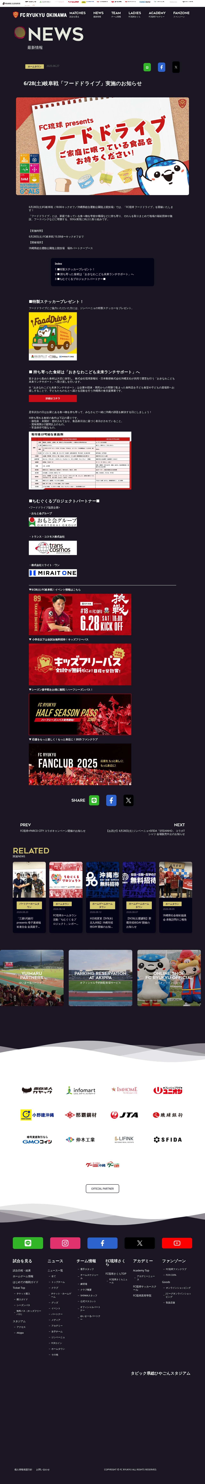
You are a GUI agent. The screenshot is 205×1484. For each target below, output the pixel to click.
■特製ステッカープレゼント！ (75, 269)
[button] (77, 14)
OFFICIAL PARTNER (102, 1188)
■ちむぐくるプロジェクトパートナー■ (80, 279)
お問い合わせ (43, 1469)
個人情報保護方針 (23, 1469)
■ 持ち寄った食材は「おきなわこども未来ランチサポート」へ (94, 274)
